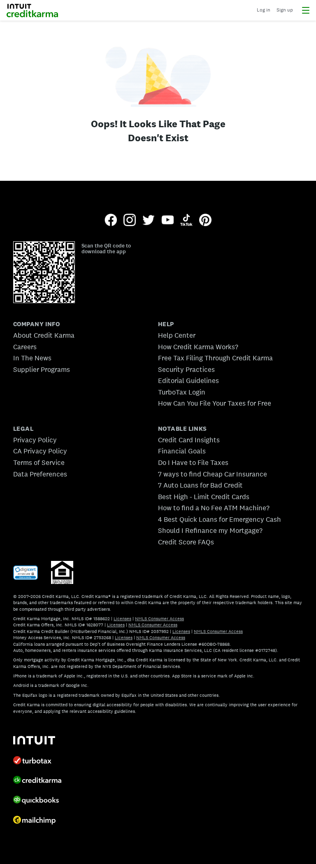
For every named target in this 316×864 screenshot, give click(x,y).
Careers (25, 346)
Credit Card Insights (189, 439)
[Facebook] (111, 221)
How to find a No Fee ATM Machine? (214, 507)
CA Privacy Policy (40, 450)
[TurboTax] (39, 761)
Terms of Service (39, 462)
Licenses (122, 618)
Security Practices (186, 369)
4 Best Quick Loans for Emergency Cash (219, 519)
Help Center (176, 335)
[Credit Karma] (39, 780)
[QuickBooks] (39, 801)
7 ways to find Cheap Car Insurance (212, 474)
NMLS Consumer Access (159, 618)
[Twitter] (148, 221)
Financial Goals (182, 450)
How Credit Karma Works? (198, 346)
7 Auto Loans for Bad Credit (200, 485)
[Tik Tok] (186, 221)
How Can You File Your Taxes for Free (214, 403)
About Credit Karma (43, 335)
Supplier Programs (41, 369)
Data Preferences (40, 474)
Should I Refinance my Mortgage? (210, 530)
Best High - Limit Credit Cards (203, 496)
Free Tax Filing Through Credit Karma (215, 357)
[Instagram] (129, 221)
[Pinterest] (205, 221)
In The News (32, 357)
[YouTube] (167, 221)
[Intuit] (39, 741)
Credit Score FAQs (186, 541)
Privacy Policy (35, 439)
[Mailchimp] (39, 821)
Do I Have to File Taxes (193, 462)
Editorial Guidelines (188, 380)
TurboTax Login (181, 392)
